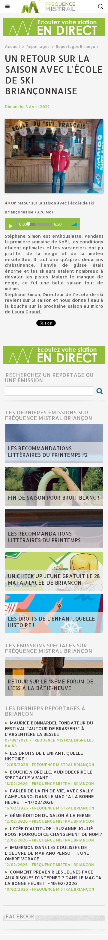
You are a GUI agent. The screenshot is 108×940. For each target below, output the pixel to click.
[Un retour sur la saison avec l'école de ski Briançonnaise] (54, 121)
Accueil (12, 46)
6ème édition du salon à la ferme (50, 815)
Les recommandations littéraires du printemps (44, 536)
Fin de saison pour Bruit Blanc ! (53, 497)
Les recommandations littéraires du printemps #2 (48, 451)
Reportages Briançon (77, 46)
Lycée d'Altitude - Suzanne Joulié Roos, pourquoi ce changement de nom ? (53, 831)
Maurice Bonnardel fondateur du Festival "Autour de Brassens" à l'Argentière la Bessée (49, 728)
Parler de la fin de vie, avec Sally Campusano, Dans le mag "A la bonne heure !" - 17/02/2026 (49, 796)
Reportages (38, 46)
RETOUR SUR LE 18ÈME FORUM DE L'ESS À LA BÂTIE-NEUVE (50, 684)
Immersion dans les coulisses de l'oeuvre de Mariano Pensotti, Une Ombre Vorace (47, 853)
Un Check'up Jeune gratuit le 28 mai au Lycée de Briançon (54, 579)
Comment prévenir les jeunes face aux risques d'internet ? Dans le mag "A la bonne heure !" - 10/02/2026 (53, 877)
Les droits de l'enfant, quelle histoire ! (51, 621)
